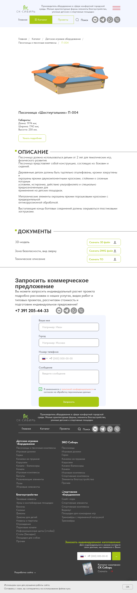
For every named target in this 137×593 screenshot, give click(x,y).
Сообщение (45, 367)
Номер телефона (48, 351)
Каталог (36, 38)
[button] (41, 20)
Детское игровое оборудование (63, 38)
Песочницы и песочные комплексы (37, 42)
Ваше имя (44, 320)
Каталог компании (109, 566)
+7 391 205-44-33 (32, 310)
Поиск (84, 20)
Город (42, 336)
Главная (22, 19)
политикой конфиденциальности (77, 389)
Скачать (102, 571)
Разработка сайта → (25, 572)
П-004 (65, 42)
